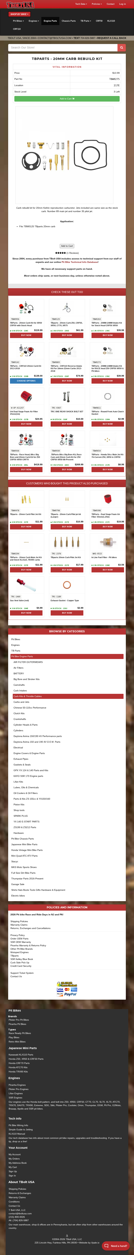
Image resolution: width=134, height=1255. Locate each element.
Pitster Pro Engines (18, 1089)
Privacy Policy (17, 935)
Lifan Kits (18, 781)
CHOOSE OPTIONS (26, 381)
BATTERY (19, 673)
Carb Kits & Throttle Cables (28, 696)
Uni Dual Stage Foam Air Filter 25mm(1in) (24, 413)
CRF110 (17, 29)
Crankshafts (20, 719)
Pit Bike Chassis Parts (22, 838)
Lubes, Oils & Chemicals (26, 787)
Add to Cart (66, 98)
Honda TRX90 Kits (18, 1071)
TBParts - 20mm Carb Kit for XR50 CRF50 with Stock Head (26, 324)
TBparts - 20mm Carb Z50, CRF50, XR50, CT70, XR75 (67, 324)
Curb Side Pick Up (19, 962)
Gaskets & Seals (22, 764)
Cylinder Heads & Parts (26, 724)
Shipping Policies (19, 921)
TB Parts (15, 650)
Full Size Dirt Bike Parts (23, 873)
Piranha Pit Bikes (17, 1024)
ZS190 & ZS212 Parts (25, 827)
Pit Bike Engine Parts (22, 656)
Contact (110, 4)
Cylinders (18, 730)
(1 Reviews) (72, 253)
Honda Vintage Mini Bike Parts (27, 850)
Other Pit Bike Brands (21, 949)
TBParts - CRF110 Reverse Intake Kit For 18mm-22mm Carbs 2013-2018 (66, 368)
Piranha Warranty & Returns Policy (28, 945)
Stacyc (14, 861)
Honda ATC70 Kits (18, 1067)
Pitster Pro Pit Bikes (19, 1020)
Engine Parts (50, 21)
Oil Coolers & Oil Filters (26, 793)
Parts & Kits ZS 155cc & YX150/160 (32, 798)
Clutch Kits (19, 713)
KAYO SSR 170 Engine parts (28, 776)
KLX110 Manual (17, 1133)
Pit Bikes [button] (18, 21)
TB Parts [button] (85, 21)
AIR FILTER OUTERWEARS (28, 662)
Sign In (12, 1175)
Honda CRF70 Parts (19, 1063)
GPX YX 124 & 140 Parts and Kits (31, 770)
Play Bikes (14, 1037)
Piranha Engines (17, 1085)
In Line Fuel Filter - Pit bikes (104, 557)
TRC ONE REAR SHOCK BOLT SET (67, 412)
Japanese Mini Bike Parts (24, 844)
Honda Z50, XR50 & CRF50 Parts (26, 1059)
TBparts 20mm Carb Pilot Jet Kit (66, 557)
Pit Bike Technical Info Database (80, 262)
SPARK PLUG (21, 816)
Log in (122, 4)
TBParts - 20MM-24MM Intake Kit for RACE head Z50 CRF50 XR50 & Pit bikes (108, 368)
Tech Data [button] (80, 4)
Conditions (14, 1201)
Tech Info (14, 1118)
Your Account (17, 1147)
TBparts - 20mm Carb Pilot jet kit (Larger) (66, 515)
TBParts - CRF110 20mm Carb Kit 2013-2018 (25, 367)
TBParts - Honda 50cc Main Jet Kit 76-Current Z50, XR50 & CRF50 (107, 456)
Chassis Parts (69, 21)
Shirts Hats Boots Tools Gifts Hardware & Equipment (38, 890)
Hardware (19, 833)
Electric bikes (18, 895)
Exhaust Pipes (21, 759)
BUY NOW (26, 335)
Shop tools (19, 810)
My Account (15, 1154)
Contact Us (16, 976)
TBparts (14, 955)
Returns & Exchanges (20, 1193)
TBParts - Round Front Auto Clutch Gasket (108, 413)
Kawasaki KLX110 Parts (21, 1054)
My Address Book (18, 1163)
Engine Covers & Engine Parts (29, 753)
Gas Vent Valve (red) (19, 601)
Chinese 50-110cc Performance (30, 707)
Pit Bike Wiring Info (18, 1125)
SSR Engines (15, 1097)
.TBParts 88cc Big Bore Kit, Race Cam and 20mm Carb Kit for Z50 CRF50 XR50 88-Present (66, 457)
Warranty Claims (18, 924)
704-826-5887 (87, 38)
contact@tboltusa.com (54, 38)
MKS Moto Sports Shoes (24, 867)
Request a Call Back (111, 38)
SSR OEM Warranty (20, 942)
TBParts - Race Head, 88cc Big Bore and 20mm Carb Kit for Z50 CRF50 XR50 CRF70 (25, 457)
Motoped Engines (19, 952)
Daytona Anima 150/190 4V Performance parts (38, 736)
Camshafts (19, 685)
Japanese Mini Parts (22, 1048)
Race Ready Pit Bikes (20, 1033)
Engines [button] (33, 21)
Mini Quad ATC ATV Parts (24, 855)
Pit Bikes (15, 639)
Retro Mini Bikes (17, 1041)
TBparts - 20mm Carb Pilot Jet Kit (25, 514)
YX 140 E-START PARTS (26, 821)
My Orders (14, 1158)
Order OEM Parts (19, 938)
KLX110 (111, 21)
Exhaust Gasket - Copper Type (65, 601)
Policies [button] (96, 4)
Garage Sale (17, 884)
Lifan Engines (16, 1093)
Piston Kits (19, 804)
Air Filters (18, 667)
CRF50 (99, 21)
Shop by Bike (18, 14)
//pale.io (95, 1242)
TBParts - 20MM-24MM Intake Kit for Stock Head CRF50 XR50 (107, 324)
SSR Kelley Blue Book (21, 959)
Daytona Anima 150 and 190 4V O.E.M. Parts (37, 742)
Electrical (18, 747)
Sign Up (13, 1171)
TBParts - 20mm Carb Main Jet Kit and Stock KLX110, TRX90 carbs (26, 558)
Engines (15, 645)
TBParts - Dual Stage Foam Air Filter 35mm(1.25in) (106, 515)
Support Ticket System (22, 973)
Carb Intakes (20, 690)
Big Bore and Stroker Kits (27, 679)
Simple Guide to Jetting (21, 1129)
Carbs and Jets (21, 702)
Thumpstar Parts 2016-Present (27, 878)
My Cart (13, 1167)
